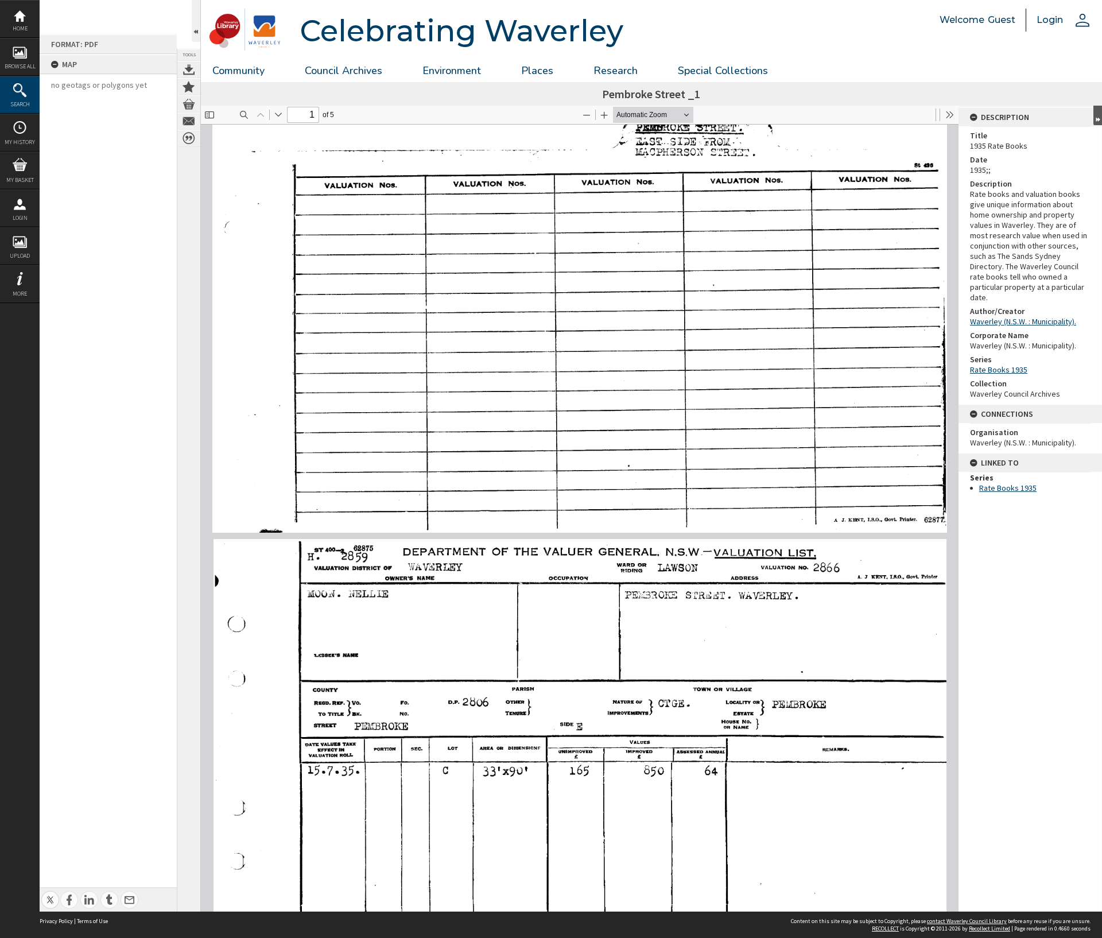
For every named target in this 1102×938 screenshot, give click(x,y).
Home (20, 28)
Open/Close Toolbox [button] (196, 21)
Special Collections (723, 70)
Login (20, 218)
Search (20, 104)
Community (238, 70)
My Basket (20, 180)
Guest (1001, 19)
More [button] (20, 293)
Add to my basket (188, 104)
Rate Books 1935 (998, 370)
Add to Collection (188, 86)
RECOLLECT (885, 928)
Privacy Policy (56, 921)
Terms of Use (92, 921)
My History (20, 142)
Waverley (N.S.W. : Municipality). (1023, 321)
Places (537, 70)
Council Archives (343, 70)
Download (188, 69)
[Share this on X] (50, 893)
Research (615, 70)
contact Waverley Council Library (967, 921)
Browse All (20, 66)
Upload (20, 255)
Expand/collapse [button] (1097, 115)
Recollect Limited (989, 928)
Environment (451, 70)
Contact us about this (188, 121)
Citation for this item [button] (188, 138)
